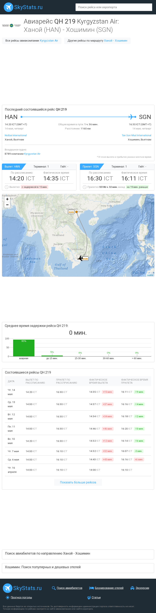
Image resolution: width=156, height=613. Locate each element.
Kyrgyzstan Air (49, 40)
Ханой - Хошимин (115, 40)
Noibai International (16, 135)
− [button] (7, 204)
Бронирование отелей (109, 588)
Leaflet (150, 274)
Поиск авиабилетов (69, 588)
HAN (71, 212)
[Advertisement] (78, 74)
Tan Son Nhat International (136, 135)
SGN (85, 258)
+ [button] (7, 199)
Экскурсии (142, 588)
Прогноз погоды (21, 597)
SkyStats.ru (28, 7)
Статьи (96, 597)
